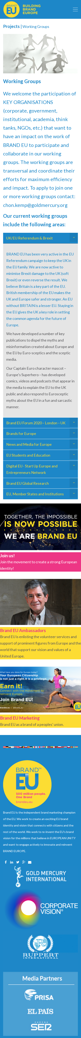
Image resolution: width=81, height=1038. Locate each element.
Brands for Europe (21, 433)
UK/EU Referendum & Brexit (29, 238)
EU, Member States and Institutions (35, 494)
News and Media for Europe (29, 444)
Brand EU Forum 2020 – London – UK (35, 423)
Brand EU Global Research (27, 483)
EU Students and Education (28, 455)
